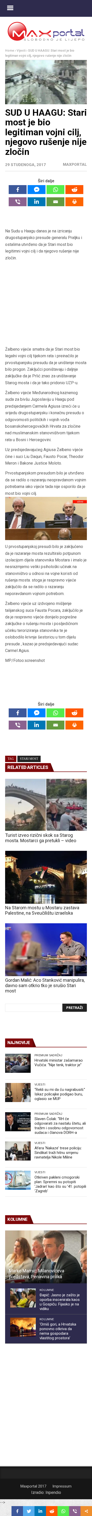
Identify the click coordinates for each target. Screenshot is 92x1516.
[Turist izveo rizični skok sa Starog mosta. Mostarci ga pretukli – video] (46, 804)
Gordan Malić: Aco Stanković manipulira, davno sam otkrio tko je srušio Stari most (45, 985)
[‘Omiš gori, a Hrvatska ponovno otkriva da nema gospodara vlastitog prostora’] (23, 1327)
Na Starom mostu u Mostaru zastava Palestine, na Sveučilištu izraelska (42, 910)
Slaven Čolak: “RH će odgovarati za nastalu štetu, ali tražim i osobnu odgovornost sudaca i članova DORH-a (60, 1126)
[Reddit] (74, 189)
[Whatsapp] (55, 189)
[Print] (74, 201)
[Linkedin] (36, 201)
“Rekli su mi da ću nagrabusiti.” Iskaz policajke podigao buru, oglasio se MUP (59, 1094)
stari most (29, 759)
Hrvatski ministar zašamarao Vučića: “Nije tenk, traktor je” (58, 1062)
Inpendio (53, 1492)
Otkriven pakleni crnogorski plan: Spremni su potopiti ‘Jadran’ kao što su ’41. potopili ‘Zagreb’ (60, 1184)
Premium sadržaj (48, 1055)
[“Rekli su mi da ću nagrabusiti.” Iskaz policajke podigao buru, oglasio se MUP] (18, 1092)
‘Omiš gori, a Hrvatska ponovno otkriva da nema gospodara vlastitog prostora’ (58, 1331)
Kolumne (47, 1289)
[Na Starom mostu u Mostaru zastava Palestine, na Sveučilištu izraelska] (46, 877)
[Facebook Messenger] (36, 189)
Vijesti (21, 50)
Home (9, 50)
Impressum (62, 1486)
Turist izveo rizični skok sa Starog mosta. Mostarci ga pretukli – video (40, 838)
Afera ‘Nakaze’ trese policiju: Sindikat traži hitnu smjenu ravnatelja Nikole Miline (58, 1153)
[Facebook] (18, 189)
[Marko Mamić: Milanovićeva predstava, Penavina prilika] (46, 1256)
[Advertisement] (46, 305)
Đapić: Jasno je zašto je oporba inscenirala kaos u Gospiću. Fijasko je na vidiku (60, 1302)
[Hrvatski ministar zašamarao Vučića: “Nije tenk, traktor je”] (18, 1063)
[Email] (55, 201)
